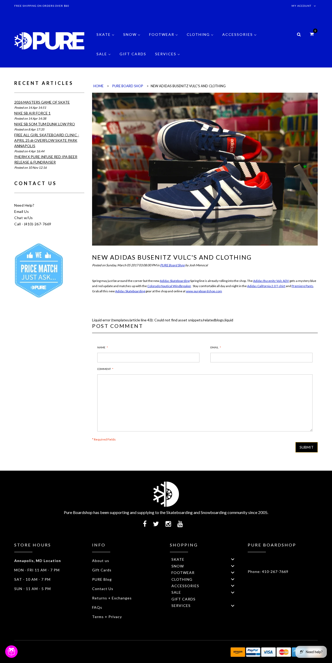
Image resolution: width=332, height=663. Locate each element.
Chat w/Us (23, 217)
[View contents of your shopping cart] (312, 34)
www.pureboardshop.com (204, 291)
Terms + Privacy (107, 616)
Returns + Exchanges (112, 598)
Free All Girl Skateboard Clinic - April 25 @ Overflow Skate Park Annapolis (46, 140)
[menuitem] (105, 38)
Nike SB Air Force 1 (32, 113)
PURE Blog (102, 579)
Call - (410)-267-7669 (32, 224)
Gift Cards (102, 570)
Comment (104, 368)
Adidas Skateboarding (175, 281)
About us (100, 560)
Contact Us (102, 588)
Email (214, 347)
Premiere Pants (302, 286)
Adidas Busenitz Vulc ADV (271, 281)
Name (101, 347)
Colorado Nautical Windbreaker (169, 286)
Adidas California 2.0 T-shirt (266, 286)
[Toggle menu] (232, 559)
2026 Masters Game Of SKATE (42, 102)
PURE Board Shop (172, 265)
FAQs (97, 607)
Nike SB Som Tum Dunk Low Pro (44, 124)
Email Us (21, 211)
